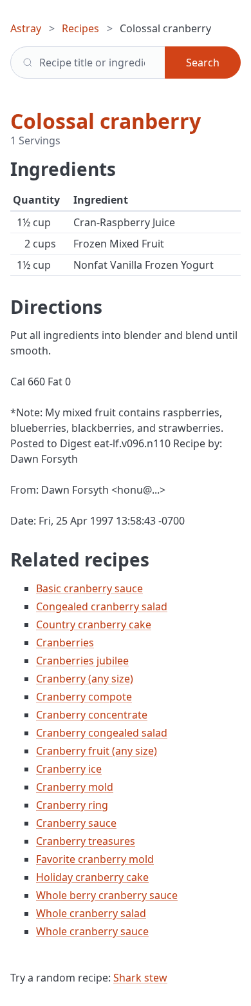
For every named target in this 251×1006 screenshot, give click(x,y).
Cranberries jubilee (82, 660)
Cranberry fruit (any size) (96, 751)
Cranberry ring (72, 805)
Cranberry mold (74, 787)
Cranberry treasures (85, 841)
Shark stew (140, 978)
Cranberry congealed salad (101, 733)
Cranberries (65, 642)
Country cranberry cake (93, 624)
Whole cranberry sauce (92, 931)
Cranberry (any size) (84, 679)
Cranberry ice (69, 769)
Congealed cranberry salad (101, 606)
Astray (25, 28)
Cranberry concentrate (91, 715)
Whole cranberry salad (91, 913)
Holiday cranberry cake (92, 877)
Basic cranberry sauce (89, 588)
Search (202, 62)
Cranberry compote (84, 697)
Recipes (80, 28)
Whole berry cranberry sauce (107, 895)
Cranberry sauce (76, 823)
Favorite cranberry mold (95, 859)
